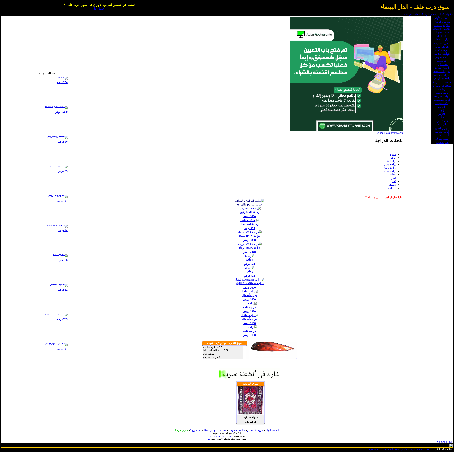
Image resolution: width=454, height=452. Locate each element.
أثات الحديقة (442, 131)
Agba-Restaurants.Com (390, 132)
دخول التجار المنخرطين (439, 13)
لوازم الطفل (442, 39)
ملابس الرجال (442, 21)
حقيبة (393, 154)
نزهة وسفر (441, 92)
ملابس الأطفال (441, 28)
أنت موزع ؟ (195, 430)
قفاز (393, 177)
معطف (392, 187)
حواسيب (442, 60)
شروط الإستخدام (255, 430)
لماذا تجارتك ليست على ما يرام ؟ (384, 197)
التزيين (442, 113)
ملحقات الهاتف (441, 78)
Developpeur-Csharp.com (221, 436)
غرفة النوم (442, 120)
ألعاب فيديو (441, 64)
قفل (393, 181)
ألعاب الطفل (441, 35)
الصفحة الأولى (442, 18)
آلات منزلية (441, 103)
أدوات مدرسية (441, 96)
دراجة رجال (389, 167)
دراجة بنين (390, 164)
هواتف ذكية (441, 50)
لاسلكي (392, 184)
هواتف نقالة (442, 46)
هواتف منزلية (442, 53)
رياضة (441, 89)
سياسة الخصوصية (236, 430)
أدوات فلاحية (441, 74)
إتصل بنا (99, 8)
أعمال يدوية (442, 67)
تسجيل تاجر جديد (413, 13)
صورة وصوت (442, 42)
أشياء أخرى (442, 142)
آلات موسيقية (442, 99)
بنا (209, 438)
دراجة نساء (389, 171)
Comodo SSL (445, 441)
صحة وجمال (442, 32)
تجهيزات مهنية (442, 71)
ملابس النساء (442, 25)
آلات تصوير (442, 57)
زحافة (392, 174)
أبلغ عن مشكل (210, 430)
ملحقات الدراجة (442, 81)
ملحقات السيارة (442, 85)
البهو (441, 110)
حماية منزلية (441, 138)
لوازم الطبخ (442, 128)
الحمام (442, 106)
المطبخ (442, 124)
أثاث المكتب (442, 135)
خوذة (393, 157)
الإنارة (441, 117)
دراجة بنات (390, 161)
